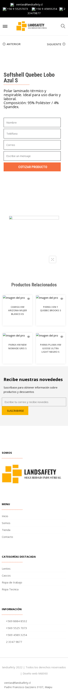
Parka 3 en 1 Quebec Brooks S (50, 308)
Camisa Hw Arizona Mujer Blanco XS (17, 310)
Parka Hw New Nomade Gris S (17, 346)
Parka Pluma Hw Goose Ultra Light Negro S (50, 348)
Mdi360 (43, 673)
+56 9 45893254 (46, 9)
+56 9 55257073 (17, 9)
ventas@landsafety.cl (28, 4)
